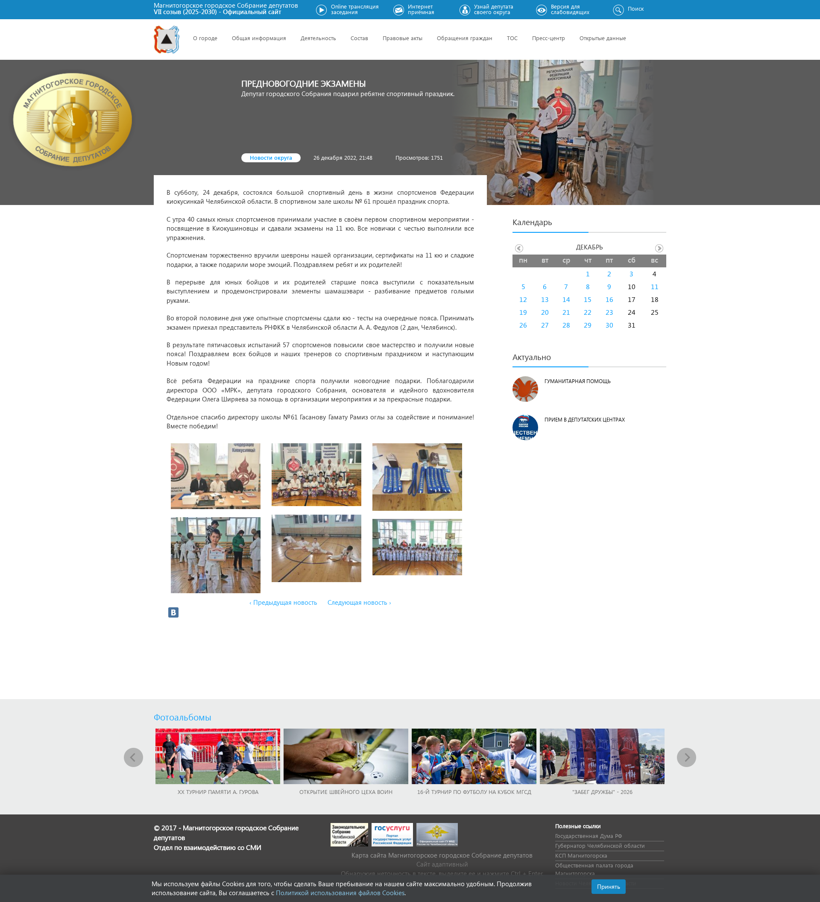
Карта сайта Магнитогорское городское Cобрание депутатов (442, 855)
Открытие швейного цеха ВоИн (345, 791)
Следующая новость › (359, 602)
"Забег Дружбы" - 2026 (602, 791)
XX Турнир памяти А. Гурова (218, 791)
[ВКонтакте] (173, 612)
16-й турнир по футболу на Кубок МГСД (474, 791)
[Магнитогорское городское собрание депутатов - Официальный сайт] (166, 39)
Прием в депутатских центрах (585, 419)
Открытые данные (603, 37)
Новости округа (271, 157)
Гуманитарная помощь (578, 381)
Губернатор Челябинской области (600, 845)
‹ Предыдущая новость (283, 602)
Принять (608, 886)
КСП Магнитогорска (581, 855)
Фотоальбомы (182, 716)
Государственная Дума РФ (588, 835)
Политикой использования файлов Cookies (340, 892)
